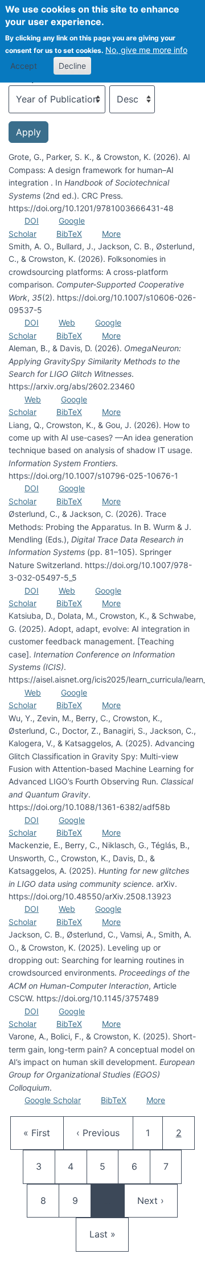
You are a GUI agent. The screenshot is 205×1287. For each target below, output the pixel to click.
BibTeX (69, 234)
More (111, 234)
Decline (72, 66)
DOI (31, 220)
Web (67, 322)
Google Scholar (52, 1100)
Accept (23, 66)
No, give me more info (146, 50)
